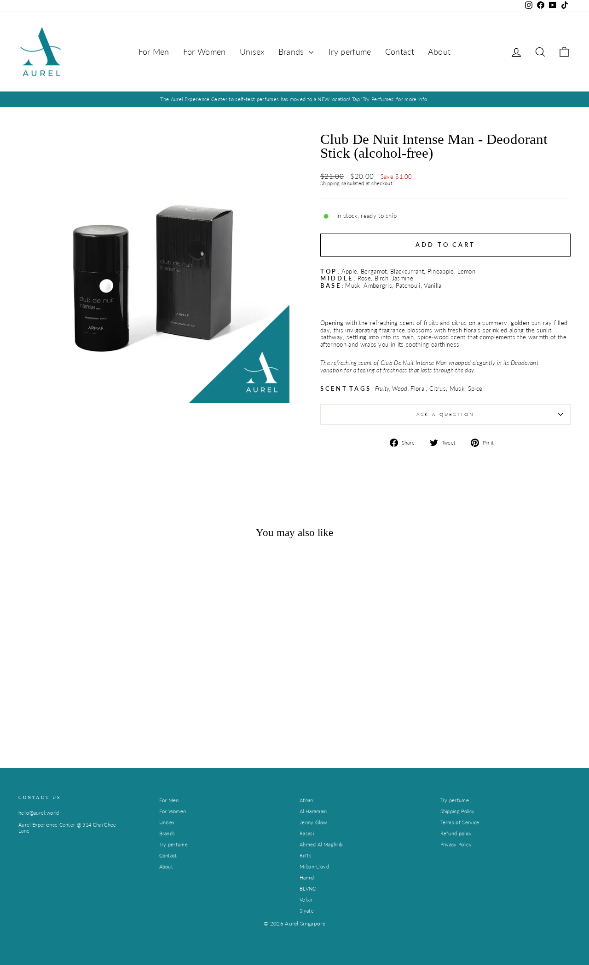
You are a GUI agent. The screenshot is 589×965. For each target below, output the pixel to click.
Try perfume (349, 51)
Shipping (330, 183)
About (439, 51)
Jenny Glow (313, 822)
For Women (204, 51)
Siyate (307, 911)
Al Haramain (313, 811)
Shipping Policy (457, 811)
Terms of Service (459, 822)
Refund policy (456, 833)
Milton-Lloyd (314, 866)
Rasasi (307, 833)
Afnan (306, 800)
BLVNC (308, 888)
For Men (154, 51)
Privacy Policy (456, 844)
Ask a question (445, 414)
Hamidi (307, 877)
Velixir (306, 899)
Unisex (252, 51)
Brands (292, 51)
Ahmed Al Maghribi (322, 844)
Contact (399, 51)
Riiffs (306, 855)
